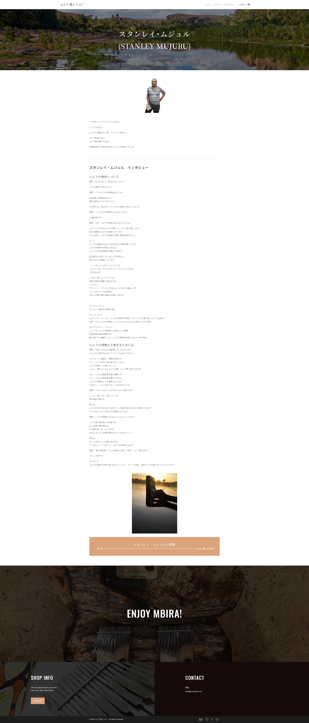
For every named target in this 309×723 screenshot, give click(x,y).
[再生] (98, 548)
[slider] (209, 548)
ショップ (217, 5)
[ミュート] (204, 549)
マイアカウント (229, 5)
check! (38, 700)
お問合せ (242, 5)
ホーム (208, 5)
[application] (154, 548)
